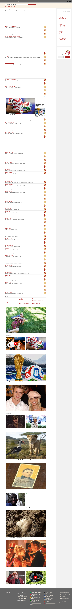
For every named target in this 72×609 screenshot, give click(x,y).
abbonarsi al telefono (9, 63)
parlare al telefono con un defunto (37, 592)
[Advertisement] (25, 18)
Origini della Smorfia (20, 1)
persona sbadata (8, 211)
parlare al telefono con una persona (12, 298)
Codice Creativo (24, 600)
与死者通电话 (48, 601)
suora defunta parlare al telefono (25, 301)
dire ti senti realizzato (62, 44)
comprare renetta (61, 13)
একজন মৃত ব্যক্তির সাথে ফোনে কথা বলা (64, 596)
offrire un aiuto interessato (63, 33)
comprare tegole (61, 30)
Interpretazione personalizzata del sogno (12, 6)
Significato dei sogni (9, 1)
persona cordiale (8, 282)
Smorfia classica (14, 1)
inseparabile (61, 31)
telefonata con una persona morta (38, 300)
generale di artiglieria (62, 37)
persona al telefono (36, 301)
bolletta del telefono (9, 122)
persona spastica (8, 258)
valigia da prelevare (62, 39)
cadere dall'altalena (62, 25)
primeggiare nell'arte (62, 16)
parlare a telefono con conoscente (38, 298)
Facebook (18, 596)
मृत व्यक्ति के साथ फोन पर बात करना (64, 592)
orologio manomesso (62, 17)
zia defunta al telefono (36, 303)
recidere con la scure (62, 18)
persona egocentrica (9, 235)
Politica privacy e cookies (22, 598)
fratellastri (60, 41)
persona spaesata (8, 187)
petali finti (60, 24)
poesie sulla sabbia (62, 26)
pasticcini (60, 34)
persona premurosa (9, 159)
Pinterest (25, 596)
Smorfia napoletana (3, 1)
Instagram (22, 596)
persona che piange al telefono (24, 303)
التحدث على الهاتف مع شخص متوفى (65, 594)
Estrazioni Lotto (25, 1)
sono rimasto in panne (62, 38)
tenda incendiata (61, 23)
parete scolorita (61, 27)
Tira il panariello (30, 1)
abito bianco (61, 32)
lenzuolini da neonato (62, 40)
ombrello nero (61, 20)
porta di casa (61, 19)
